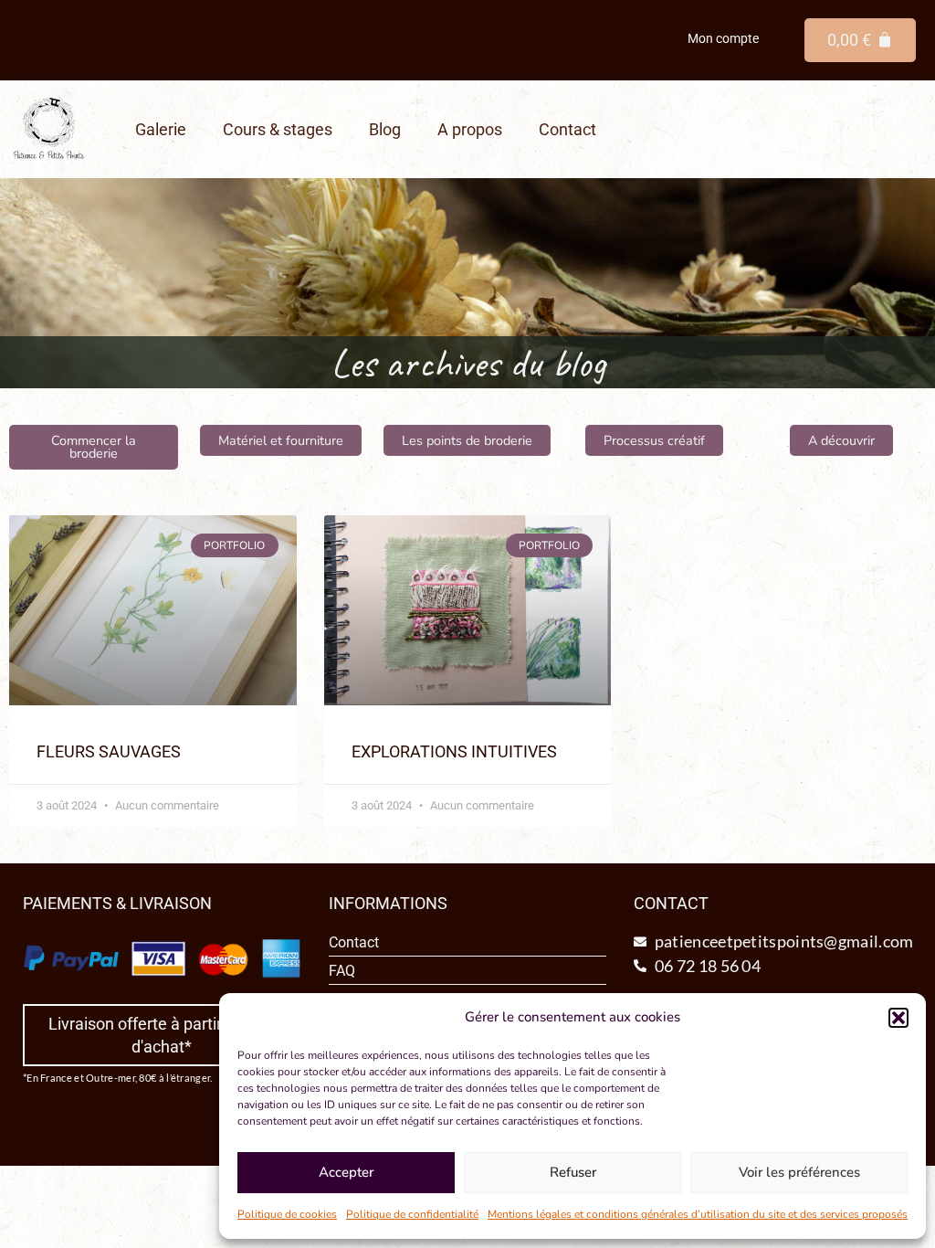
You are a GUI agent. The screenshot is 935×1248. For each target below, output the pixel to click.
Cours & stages (277, 129)
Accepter (346, 1172)
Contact (567, 129)
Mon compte (723, 39)
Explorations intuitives (454, 751)
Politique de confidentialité (412, 1214)
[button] (898, 1018)
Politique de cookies (287, 1214)
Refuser (573, 1172)
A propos (469, 129)
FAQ (342, 970)
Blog (385, 129)
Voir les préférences (799, 1172)
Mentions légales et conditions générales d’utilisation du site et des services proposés (698, 1214)
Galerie (160, 129)
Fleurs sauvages (109, 751)
